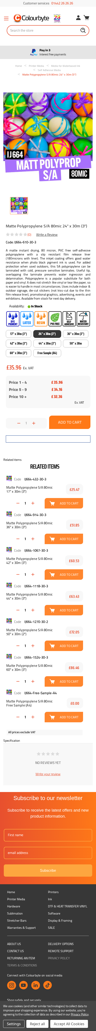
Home (11, 892)
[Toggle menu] (6, 18)
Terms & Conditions (22, 965)
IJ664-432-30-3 (35, 479)
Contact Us (15, 951)
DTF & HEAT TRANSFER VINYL (67, 906)
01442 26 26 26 (62, 3)
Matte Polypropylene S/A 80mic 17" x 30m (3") (29, 490)
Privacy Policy (59, 958)
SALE (51, 928)
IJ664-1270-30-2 (36, 622)
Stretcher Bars (17, 920)
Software (54, 913)
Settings (14, 1023)
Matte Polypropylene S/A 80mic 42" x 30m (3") (29, 561)
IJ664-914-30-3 (35, 515)
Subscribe (48, 870)
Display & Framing (60, 920)
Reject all (37, 1023)
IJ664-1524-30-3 (36, 657)
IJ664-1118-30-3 (36, 586)
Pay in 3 (53, 52)
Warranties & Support (21, 928)
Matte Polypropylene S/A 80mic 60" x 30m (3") (29, 668)
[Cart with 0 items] (86, 18)
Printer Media (16, 899)
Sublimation (15, 913)
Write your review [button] (48, 774)
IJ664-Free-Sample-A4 (40, 693)
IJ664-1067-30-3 (36, 550)
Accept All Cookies (69, 1023)
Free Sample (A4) (47, 353)
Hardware (13, 906)
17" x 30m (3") (18, 333)
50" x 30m (76, 343)
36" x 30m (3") (75, 333)
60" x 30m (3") (18, 353)
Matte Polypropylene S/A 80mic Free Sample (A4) (29, 703)
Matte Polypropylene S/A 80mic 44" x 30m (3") (29, 596)
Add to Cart (69, 503)
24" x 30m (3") (47, 333)
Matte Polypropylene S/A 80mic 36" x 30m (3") (29, 525)
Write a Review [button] (47, 234)
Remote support (60, 951)
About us (14, 944)
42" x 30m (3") (18, 343)
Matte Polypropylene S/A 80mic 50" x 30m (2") (29, 632)
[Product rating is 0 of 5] (17, 235)
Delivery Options (61, 944)
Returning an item (21, 958)
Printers (53, 892)
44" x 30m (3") (47, 343)
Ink (50, 899)
